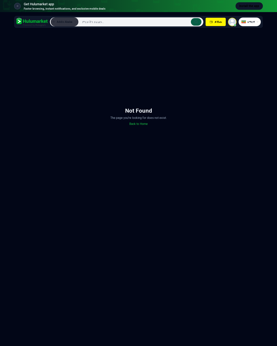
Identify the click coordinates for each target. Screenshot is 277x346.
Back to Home (138, 124)
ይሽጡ (218, 22)
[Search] (196, 22)
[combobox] (140, 21)
